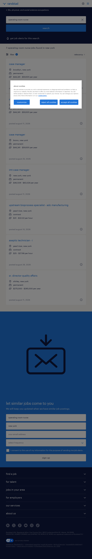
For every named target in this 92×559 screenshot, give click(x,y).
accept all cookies (69, 102)
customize (21, 102)
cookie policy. (42, 95)
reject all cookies (48, 102)
